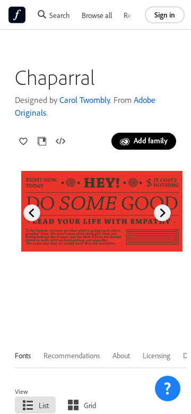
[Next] (162, 212)
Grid (90, 405)
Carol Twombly (84, 99)
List (44, 405)
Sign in (164, 14)
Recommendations (72, 355)
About (121, 355)
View (21, 391)
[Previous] (31, 212)
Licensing (156, 355)
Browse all (97, 15)
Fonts (23, 355)
